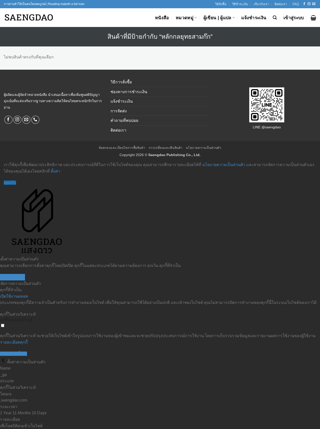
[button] (275, 17)
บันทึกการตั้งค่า (13, 354)
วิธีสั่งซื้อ (220, 4)
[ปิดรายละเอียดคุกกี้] (3, 362)
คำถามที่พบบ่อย (124, 120)
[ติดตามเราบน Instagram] (309, 4)
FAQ (295, 4)
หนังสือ (162, 17)
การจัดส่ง (118, 111)
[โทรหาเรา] (35, 120)
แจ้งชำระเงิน (253, 17)
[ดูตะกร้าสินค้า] (313, 17)
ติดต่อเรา (280, 4)
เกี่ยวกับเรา (261, 4)
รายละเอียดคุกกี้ (14, 342)
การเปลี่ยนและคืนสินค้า (165, 148)
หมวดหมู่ (185, 17)
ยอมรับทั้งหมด (12, 277)
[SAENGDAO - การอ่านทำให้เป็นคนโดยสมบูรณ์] (29, 17)
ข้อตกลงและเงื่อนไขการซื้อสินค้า (122, 148)
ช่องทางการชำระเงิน (128, 92)
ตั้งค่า (55, 171)
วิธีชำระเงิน (240, 4)
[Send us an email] (313, 4)
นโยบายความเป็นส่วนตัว (203, 148)
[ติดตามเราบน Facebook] (304, 4)
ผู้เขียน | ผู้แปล (218, 17)
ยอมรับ (10, 183)
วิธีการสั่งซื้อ (121, 82)
